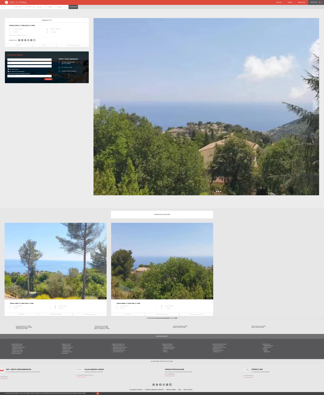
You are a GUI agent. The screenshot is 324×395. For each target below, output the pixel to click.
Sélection (315, 2)
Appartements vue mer (68, 347)
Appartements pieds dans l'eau (120, 347)
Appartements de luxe (218, 350)
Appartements (267, 351)
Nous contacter (188, 389)
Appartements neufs (268, 345)
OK (98, 393)
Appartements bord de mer (18, 347)
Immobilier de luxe (216, 348)
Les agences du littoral (136, 389)
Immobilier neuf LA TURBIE (22, 328)
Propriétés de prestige (168, 348)
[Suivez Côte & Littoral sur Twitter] (160, 385)
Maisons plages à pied (218, 345)
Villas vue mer (66, 350)
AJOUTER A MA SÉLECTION (72, 45)
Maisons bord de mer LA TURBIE (258, 326)
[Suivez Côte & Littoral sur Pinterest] (164, 385)
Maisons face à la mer (17, 350)
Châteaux (165, 351)
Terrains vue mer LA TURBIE (258, 327)
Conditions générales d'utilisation (154, 389)
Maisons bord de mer (17, 345)
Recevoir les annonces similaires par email (19, 73)
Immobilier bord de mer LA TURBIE (23, 326)
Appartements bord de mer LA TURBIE (24, 327)
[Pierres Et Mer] (97, 371)
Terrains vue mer (67, 348)
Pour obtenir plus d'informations (16, 71)
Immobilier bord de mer (16, 344)
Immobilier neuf (266, 344)
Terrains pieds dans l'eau (119, 348)
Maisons (265, 350)
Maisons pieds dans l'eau (118, 345)
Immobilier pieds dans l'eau (118, 344)
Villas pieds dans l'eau (118, 351)
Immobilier (265, 348)
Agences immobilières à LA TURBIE (102, 328)
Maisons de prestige (167, 345)
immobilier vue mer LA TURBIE (101, 326)
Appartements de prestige (169, 347)
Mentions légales (171, 389)
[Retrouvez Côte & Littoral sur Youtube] (167, 385)
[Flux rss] (153, 385)
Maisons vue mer (66, 345)
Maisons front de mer (17, 351)
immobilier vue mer (66, 344)
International (64, 353)
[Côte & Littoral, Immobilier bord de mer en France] (16, 3)
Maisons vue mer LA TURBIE (179, 327)
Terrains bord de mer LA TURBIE (101, 327)
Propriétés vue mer (67, 351)
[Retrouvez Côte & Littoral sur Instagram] (170, 385)
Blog (179, 389)
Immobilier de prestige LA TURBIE (180, 326)
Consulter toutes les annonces (69, 71)
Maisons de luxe (217, 351)
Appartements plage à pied (219, 347)
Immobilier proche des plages (219, 344)
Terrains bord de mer (17, 348)
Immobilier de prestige (167, 344)
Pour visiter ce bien (13, 69)
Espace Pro (301, 2)
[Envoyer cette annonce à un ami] (34, 40)
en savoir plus (89, 393)
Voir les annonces (21, 375)
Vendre (290, 2)
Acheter (279, 2)
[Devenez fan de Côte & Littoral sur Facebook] (157, 385)
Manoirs (165, 350)
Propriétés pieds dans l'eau (119, 350)
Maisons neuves (267, 347)
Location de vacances (16, 353)
